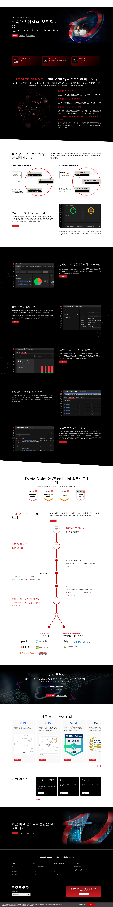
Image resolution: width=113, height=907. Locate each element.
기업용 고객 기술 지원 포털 (38, 866)
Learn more (31, 905)
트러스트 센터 (56, 877)
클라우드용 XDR (17, 548)
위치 (54, 871)
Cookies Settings (82, 904)
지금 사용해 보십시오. (25, 833)
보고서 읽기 (41, 793)
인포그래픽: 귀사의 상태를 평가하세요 (86, 62)
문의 (33, 869)
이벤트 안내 (55, 874)
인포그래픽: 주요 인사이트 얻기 (54, 62)
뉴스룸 (13, 869)
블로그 (13, 866)
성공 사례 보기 (50, 695)
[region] (56, 904)
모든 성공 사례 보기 (61, 695)
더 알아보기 (15, 226)
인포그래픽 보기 (64, 793)
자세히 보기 (15, 321)
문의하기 (22, 35)
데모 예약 (53, 520)
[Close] (110, 904)
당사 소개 (55, 866)
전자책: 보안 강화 (22, 62)
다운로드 (34, 871)
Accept (91, 904)
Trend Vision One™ (46, 857)
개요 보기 (15, 35)
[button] (100, 766)
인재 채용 (55, 869)
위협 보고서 (14, 871)
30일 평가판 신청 (83, 893)
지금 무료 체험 (31, 35)
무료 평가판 (35, 874)
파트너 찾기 (14, 874)
